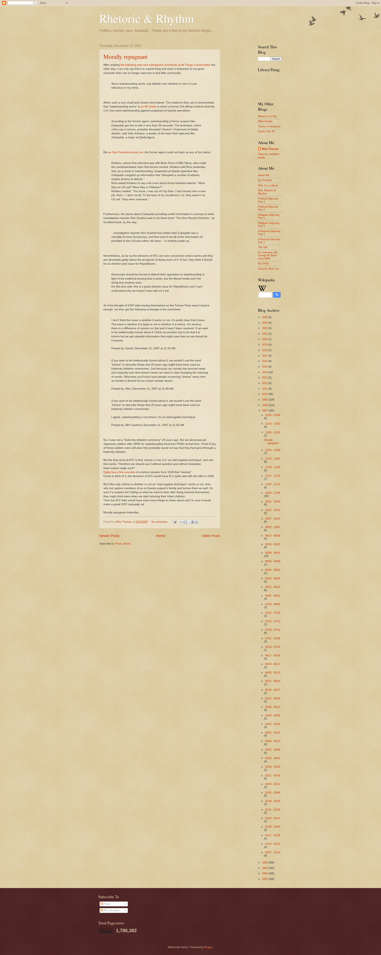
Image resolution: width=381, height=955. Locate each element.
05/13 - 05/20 (272, 698)
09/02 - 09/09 (272, 561)
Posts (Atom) (123, 543)
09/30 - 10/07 (272, 527)
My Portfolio (265, 180)
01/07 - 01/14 (272, 852)
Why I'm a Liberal (268, 185)
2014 (265, 372)
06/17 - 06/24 (272, 655)
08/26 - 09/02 (272, 569)
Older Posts (211, 536)
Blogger (208, 947)
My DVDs (263, 263)
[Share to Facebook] (193, 522)
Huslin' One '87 (266, 131)
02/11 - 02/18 (272, 809)
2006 (265, 862)
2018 (265, 350)
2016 (265, 361)
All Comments (111, 910)
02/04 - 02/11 (272, 818)
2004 (265, 873)
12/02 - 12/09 (272, 450)
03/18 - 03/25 (272, 766)
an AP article (149, 106)
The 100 (262, 247)
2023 (265, 322)
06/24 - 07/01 (272, 646)
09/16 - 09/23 (272, 544)
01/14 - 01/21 (272, 843)
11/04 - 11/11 (272, 484)
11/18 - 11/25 (272, 467)
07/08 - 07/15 (272, 629)
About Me (263, 175)
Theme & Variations (269, 126)
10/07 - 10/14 (272, 518)
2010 (265, 394)
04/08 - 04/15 (272, 741)
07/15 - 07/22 (272, 621)
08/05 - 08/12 (272, 595)
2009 (265, 399)
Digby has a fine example (119, 472)
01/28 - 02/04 (272, 826)
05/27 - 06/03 (272, 681)
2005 (265, 868)
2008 (265, 405)
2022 (265, 328)
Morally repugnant (125, 56)
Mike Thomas (270, 148)
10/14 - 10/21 (272, 510)
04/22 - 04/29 (272, 724)
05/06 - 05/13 (272, 706)
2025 (265, 317)
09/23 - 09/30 (272, 535)
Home (160, 536)
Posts (106, 903)
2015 (265, 366)
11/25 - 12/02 (272, 458)
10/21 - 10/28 (272, 501)
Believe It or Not (267, 116)
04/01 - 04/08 (272, 749)
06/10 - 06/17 (272, 664)
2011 (265, 388)
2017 (265, 355)
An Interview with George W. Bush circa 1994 (268, 255)
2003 (265, 879)
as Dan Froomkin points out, (126, 152)
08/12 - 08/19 (272, 586)
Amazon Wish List (268, 268)
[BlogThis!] (185, 522)
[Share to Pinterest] (197, 522)
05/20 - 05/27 (272, 689)
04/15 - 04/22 (272, 732)
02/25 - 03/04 (272, 792)
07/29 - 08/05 (272, 604)
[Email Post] (174, 521)
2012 (265, 383)
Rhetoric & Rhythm (146, 18)
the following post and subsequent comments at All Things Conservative (165, 64)
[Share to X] (189, 522)
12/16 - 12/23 (272, 423)
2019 (265, 344)
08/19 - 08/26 (272, 578)
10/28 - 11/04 (272, 492)
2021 (265, 333)
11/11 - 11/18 (272, 475)
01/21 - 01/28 (272, 835)
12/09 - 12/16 (272, 432)
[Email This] (182, 522)
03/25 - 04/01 (272, 758)
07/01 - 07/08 (272, 638)
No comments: (160, 521)
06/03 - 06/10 (272, 672)
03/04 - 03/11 (272, 784)
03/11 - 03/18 (272, 775)
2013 (265, 377)
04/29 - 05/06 (272, 715)
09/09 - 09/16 (272, 552)
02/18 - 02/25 (272, 801)
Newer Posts (109, 536)
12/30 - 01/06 (272, 415)
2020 (265, 339)
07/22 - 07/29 (272, 612)
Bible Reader (265, 121)
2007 (265, 410)
